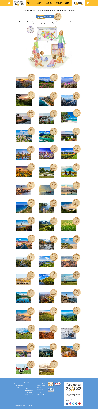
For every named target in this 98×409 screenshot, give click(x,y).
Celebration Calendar (30, 396)
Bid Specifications (29, 394)
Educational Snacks (41, 383)
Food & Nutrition (40, 391)
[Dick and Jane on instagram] (70, 403)
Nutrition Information (18, 385)
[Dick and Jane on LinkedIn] (76, 403)
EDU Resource (17, 383)
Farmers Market (40, 394)
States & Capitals (41, 385)
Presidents (39, 387)
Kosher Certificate (29, 390)
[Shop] (87, 3)
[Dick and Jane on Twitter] (73, 403)
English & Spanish (40, 389)
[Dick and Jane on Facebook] (67, 403)
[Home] (9, 3)
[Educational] (19, 3)
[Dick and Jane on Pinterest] (79, 403)
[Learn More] (78, 3)
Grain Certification (29, 392)
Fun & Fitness (40, 392)
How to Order (16, 387)
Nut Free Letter (28, 388)
